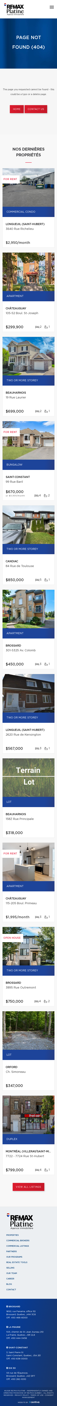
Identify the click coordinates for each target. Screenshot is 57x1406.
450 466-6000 (19, 1318)
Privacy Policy (22, 1395)
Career (10, 1279)
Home (17, 109)
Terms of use (36, 1395)
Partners (11, 1251)
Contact (11, 1290)
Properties (12, 1235)
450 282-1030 (18, 1379)
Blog (9, 1284)
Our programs (14, 1257)
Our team (11, 1273)
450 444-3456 (19, 1338)
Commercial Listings (17, 1246)
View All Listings (28, 1187)
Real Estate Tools (16, 1262)
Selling (10, 1268)
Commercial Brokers (17, 1241)
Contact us (36, 109)
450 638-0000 (19, 1359)
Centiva (34, 1402)
